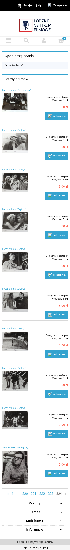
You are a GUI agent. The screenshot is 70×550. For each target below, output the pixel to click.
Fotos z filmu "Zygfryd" (14, 129)
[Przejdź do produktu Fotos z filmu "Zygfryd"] (15, 143)
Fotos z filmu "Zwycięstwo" (16, 90)
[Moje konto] (44, 40)
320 (25, 493)
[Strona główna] (35, 23)
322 (42, 493)
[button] (9, 40)
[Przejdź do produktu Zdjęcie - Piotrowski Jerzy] (15, 467)
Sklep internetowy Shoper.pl (35, 547)
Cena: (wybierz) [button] (14, 65)
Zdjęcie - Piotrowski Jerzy (15, 447)
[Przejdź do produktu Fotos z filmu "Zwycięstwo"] (15, 102)
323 (50, 493)
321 (33, 493)
